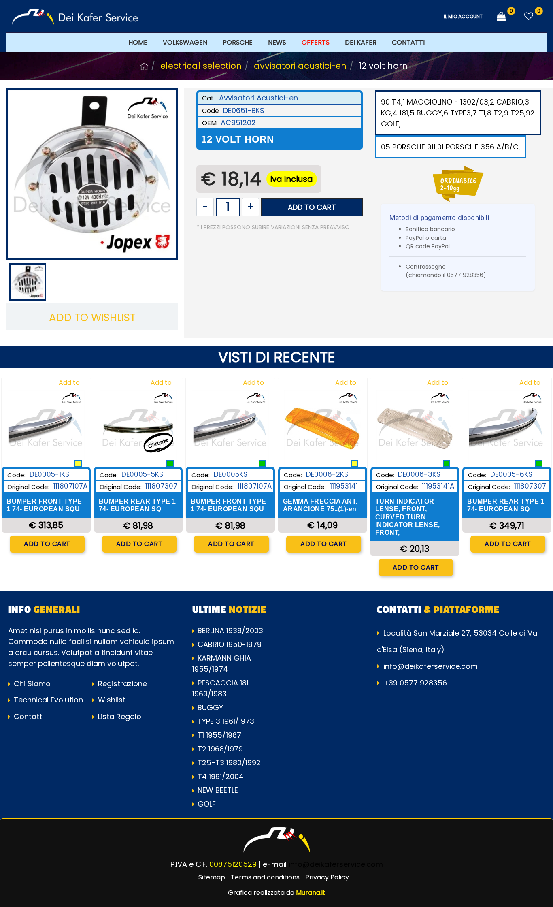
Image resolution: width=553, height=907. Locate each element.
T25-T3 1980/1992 (229, 763)
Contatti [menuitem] (408, 42)
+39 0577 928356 (415, 683)
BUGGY (210, 707)
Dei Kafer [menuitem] (360, 42)
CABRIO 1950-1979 (230, 644)
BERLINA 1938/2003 (230, 630)
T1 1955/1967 (219, 735)
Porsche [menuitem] (238, 42)
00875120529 (233, 864)
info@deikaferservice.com (430, 666)
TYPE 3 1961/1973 (226, 721)
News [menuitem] (277, 42)
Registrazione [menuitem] (121, 684)
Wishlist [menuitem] (110, 700)
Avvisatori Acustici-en (300, 66)
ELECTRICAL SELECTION (201, 66)
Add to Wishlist (92, 317)
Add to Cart (312, 207)
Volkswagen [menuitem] (185, 42)
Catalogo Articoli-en (144, 66)
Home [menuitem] (137, 42)
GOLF (207, 804)
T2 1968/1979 (220, 749)
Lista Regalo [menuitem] (118, 716)
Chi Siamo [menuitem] (31, 684)
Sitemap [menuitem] (211, 877)
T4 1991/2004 (221, 776)
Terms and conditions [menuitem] (265, 877)
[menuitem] (315, 42)
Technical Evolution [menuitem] (47, 700)
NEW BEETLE (218, 790)
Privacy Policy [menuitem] (327, 877)
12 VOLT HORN (383, 66)
